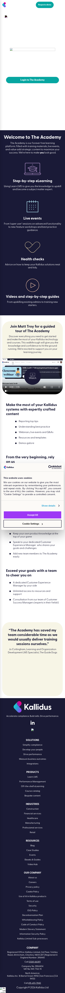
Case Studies (32, 850)
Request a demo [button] (44, 5)
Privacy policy (32, 887)
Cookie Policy (32, 892)
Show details (48, 505)
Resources (16, 16)
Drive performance (32, 754)
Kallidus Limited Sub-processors (32, 939)
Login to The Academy (32, 80)
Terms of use (32, 901)
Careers (32, 882)
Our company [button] (32, 873)
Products (32, 772)
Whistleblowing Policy (32, 920)
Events (32, 855)
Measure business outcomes (32, 759)
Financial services (32, 814)
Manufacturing (32, 823)
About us (32, 878)
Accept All (32, 515)
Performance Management (32, 782)
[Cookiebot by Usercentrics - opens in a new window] (48, 467)
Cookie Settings (30, 523)
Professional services (32, 828)
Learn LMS (33, 777)
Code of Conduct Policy (32, 925)
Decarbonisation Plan (32, 915)
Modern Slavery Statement (33, 929)
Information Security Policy (33, 934)
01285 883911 (35, 962)
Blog (32, 846)
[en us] (32, 730)
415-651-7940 (34, 983)
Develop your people (33, 750)
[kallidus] (32, 723)
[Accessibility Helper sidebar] (3, 990)
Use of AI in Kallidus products (32, 896)
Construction (32, 809)
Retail (32, 832)
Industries (32, 804)
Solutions (32, 740)
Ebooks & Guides (33, 860)
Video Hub (33, 864)
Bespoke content (32, 796)
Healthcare (32, 818)
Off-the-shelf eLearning (32, 786)
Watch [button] (32, 378)
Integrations (32, 764)
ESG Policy (33, 910)
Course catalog (32, 791)
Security (33, 906)
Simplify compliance (32, 745)
